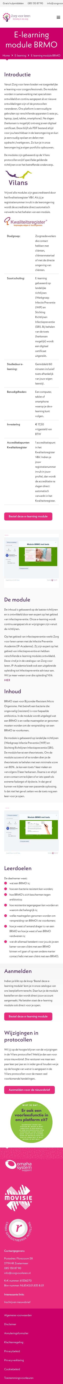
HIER (7, 680)
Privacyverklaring (14, 1360)
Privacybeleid (12, 1351)
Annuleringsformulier (16, 1333)
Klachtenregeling (13, 1342)
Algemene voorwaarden (18, 1315)
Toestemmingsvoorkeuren (18, 1377)
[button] (58, 17)
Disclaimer (10, 1324)
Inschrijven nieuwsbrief (17, 1302)
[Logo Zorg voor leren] (16, 17)
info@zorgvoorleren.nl (17, 1273)
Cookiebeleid (12, 1369)
